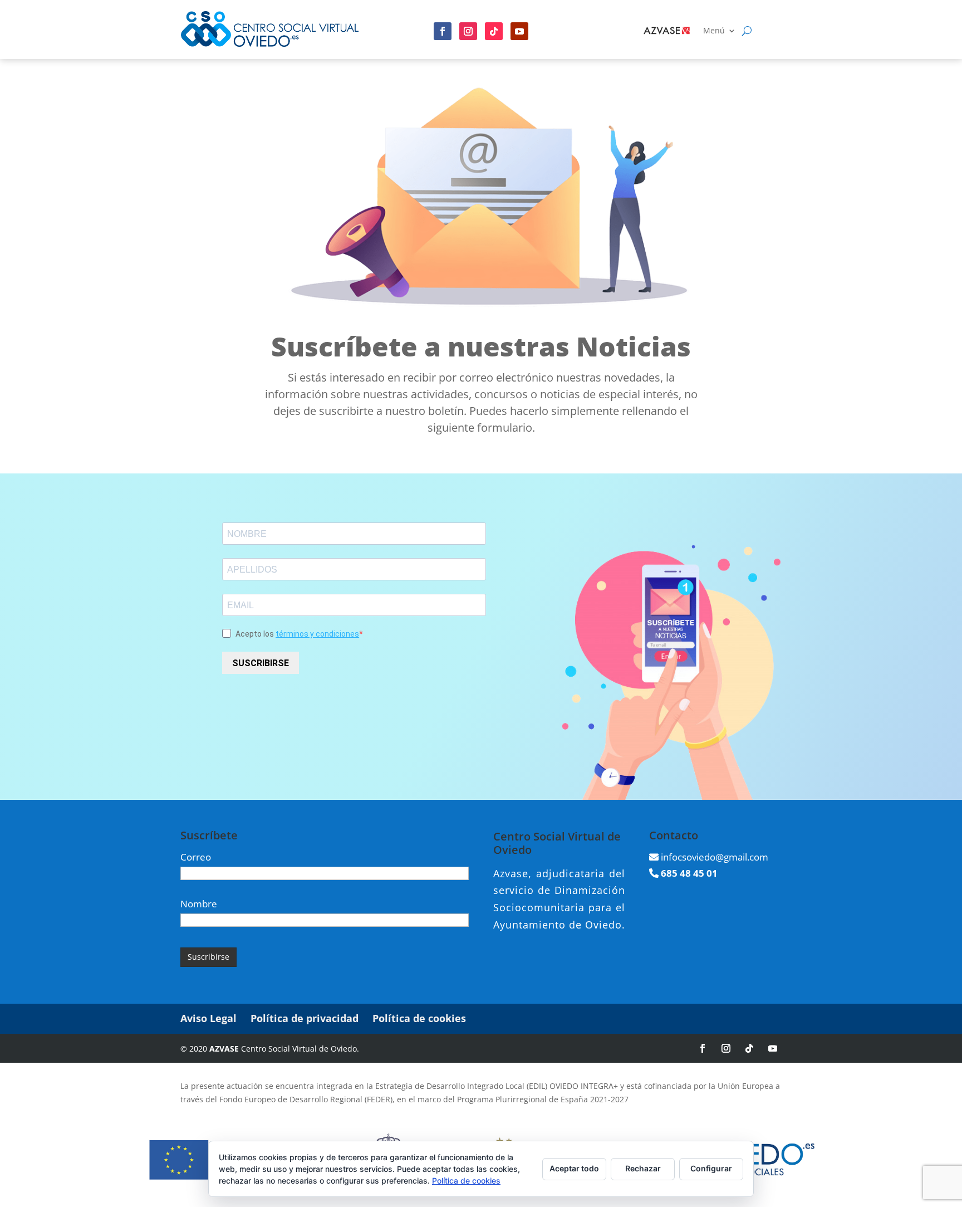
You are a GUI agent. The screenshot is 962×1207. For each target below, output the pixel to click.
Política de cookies (419, 1018)
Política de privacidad (305, 1018)
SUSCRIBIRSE (260, 663)
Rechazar (643, 1168)
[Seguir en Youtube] (519, 31)
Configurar (711, 1168)
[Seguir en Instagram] (468, 31)
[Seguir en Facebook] (442, 31)
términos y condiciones (317, 633)
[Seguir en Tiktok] (494, 31)
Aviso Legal (208, 1018)
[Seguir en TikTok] (749, 1048)
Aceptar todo (574, 1168)
